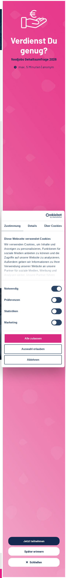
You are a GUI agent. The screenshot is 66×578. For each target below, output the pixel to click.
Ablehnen (33, 359)
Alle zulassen (33, 338)
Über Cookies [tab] (53, 225)
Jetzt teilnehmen (33, 541)
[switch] (56, 300)
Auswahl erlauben (33, 349)
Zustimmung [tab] (12, 225)
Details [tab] (32, 225)
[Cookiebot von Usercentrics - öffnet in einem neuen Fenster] (46, 215)
